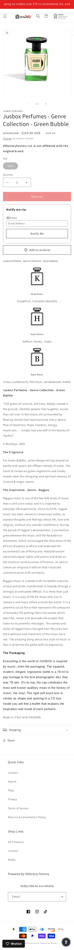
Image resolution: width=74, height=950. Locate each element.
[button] (5, 16)
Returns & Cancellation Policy (27, 817)
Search (12, 781)
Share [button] (11, 740)
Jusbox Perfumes (13, 111)
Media (11, 859)
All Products (16, 842)
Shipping (7, 138)
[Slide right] (45, 103)
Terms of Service (18, 808)
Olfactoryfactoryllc (31, 943)
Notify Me (37, 233)
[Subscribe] (61, 896)
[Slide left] (28, 103)
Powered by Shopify (48, 943)
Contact (13, 772)
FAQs (11, 790)
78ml (10, 166)
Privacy (12, 799)
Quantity (8, 174)
